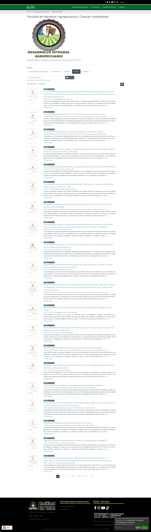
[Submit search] (117, 2)
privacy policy (137, 524)
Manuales (122, 7)
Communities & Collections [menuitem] (80, 7)
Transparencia (64, 509)
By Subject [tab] (85, 72)
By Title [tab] (76, 72)
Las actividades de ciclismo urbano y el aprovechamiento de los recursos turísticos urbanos (79, 149)
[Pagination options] (122, 84)
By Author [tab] (67, 72)
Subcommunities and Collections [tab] (38, 72)
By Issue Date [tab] (56, 72)
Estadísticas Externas (109, 7)
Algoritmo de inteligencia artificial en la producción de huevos (68, 423)
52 (93, 476)
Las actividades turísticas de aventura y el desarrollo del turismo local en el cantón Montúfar (80, 167)
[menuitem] (95, 7)
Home (29, 12)
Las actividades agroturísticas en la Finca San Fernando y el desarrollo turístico (74, 114)
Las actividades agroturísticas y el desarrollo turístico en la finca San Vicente (73, 132)
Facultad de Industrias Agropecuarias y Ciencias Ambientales (41, 12)
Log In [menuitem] (122, 2)
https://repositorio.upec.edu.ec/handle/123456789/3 (65, 60)
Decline (138, 527)
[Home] (30, 7)
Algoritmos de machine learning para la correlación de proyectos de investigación (75, 440)
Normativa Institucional (67, 506)
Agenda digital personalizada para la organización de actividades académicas (73, 385)
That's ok (144, 527)
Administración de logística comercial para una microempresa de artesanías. (73, 348)
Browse (70, 77)
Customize (118, 527)
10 (86, 476)
